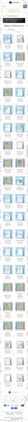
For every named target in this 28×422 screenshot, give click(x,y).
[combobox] (12, 6)
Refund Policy (19, 412)
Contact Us (19, 414)
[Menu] (10, 11)
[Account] (14, 11)
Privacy (7, 412)
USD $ (13, 401)
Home (4, 16)
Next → (17, 392)
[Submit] (25, 6)
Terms (12, 412)
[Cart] (18, 11)
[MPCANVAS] (14, 3)
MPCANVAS (13, 417)
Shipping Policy (10, 414)
